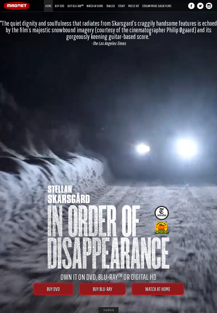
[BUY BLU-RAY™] (75, 2)
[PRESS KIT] (133, 2)
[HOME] (48, 2)
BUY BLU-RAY (102, 289)
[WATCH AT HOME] (95, 2)
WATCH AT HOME (157, 289)
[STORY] (121, 2)
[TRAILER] (110, 2)
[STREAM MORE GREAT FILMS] (157, 2)
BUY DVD (53, 289)
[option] (108, 33)
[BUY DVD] (59, 2)
